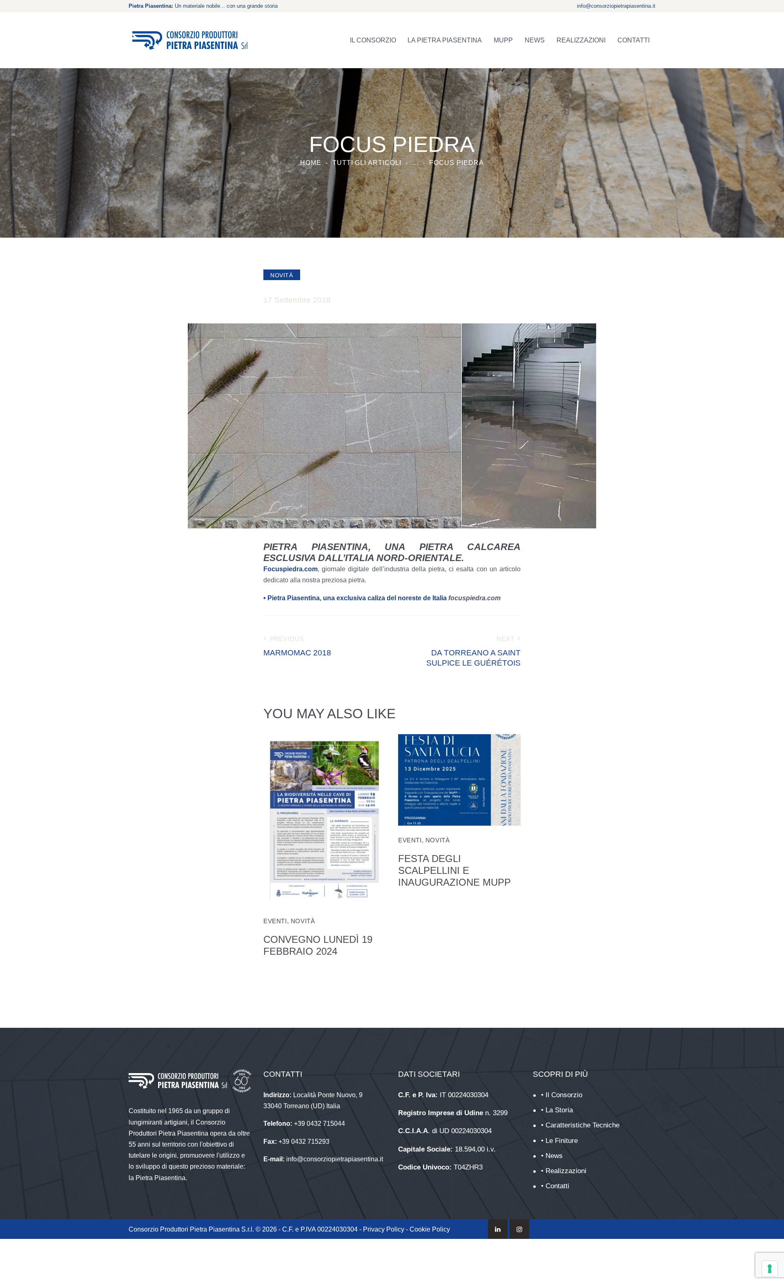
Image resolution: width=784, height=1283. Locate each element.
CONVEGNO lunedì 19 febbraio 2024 (317, 945)
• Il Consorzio (561, 1095)
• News (552, 1156)
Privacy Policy (383, 1229)
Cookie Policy (430, 1229)
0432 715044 (326, 1123)
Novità (281, 275)
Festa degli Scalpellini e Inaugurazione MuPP (454, 870)
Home (310, 162)
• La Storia (557, 1110)
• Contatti (555, 1186)
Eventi (275, 921)
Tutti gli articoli (366, 162)
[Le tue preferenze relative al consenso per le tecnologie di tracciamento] (769, 1268)
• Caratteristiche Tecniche (580, 1125)
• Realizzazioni (563, 1171)
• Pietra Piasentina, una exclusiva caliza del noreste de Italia (355, 598)
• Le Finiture (559, 1141)
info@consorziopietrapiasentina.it (616, 6)
